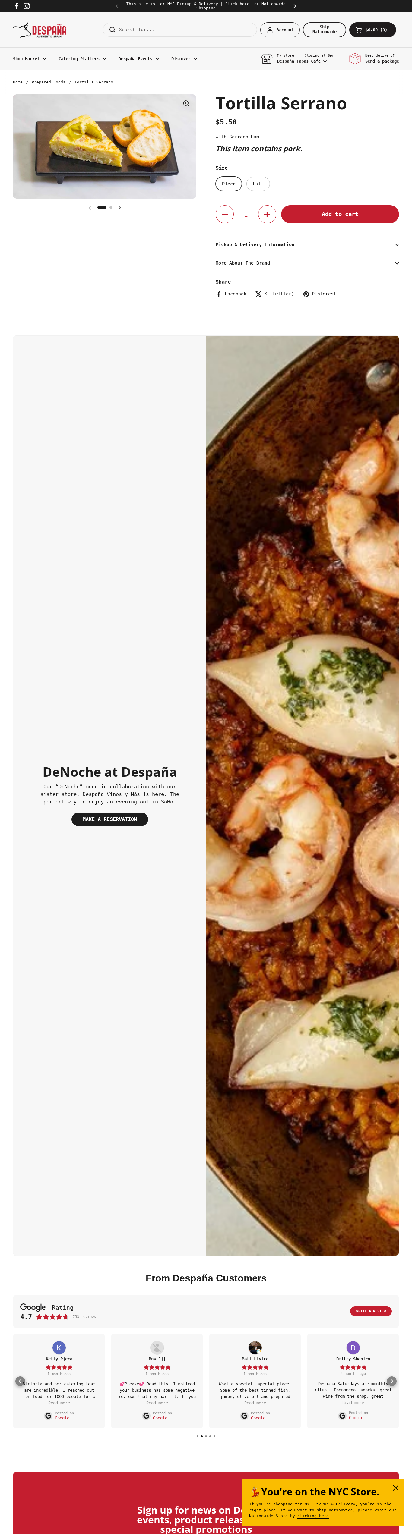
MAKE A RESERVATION (110, 819)
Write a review (371, 1311)
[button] (372, 29)
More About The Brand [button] (243, 263)
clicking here (313, 1516)
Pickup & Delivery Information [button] (255, 244)
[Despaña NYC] (39, 29)
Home (18, 82)
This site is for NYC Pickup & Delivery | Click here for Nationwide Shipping (206, 6)
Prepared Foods (48, 82)
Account (285, 29)
